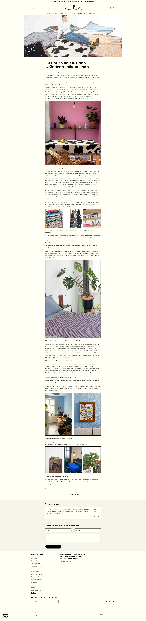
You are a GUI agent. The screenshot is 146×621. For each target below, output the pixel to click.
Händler (33, 587)
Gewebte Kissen (35, 560)
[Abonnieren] (56, 601)
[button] (33, 7)
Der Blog (33, 593)
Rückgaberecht (35, 571)
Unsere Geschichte (36, 582)
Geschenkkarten (35, 563)
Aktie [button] (48, 488)
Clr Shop (105, 614)
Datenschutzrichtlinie (37, 576)
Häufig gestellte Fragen (37, 566)
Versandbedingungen (37, 574)
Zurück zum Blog (74, 494)
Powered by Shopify (111, 614)
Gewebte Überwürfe (36, 558)
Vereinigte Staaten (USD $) (39, 615)
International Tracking (37, 568)
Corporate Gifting (36, 590)
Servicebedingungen (36, 579)
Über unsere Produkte (36, 585)
